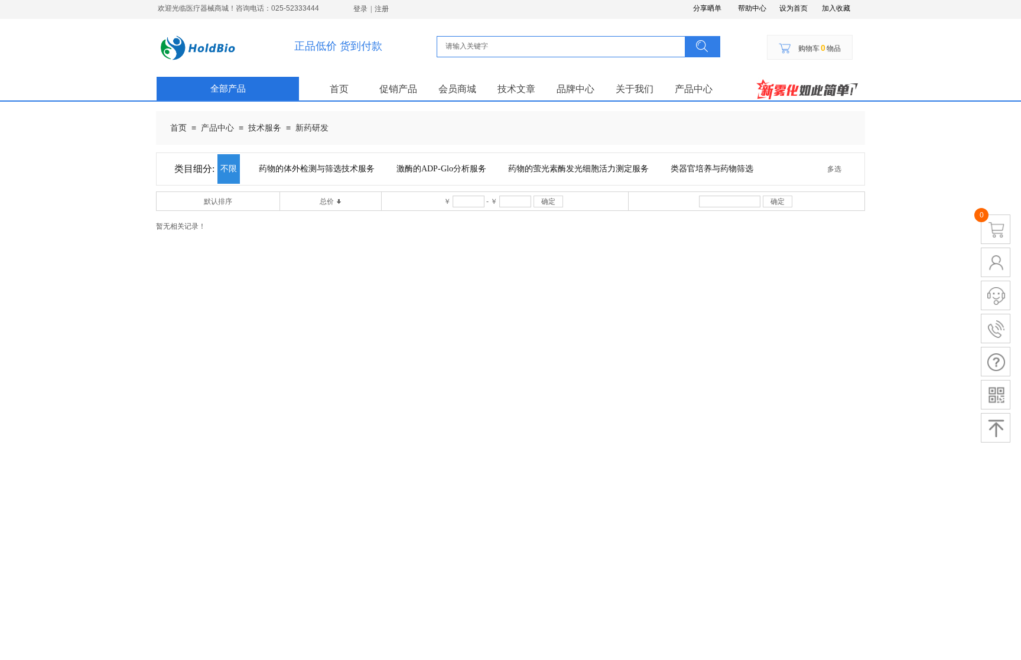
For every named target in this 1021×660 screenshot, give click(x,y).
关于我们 (634, 89)
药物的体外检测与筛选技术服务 (317, 168)
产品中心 (694, 89)
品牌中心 (575, 89)
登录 (360, 9)
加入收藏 (836, 8)
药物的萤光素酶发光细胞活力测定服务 (578, 168)
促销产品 (398, 89)
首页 (339, 89)
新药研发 (312, 127)
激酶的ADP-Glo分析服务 (441, 168)
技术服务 (264, 127)
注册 (382, 9)
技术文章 (516, 89)
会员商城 (457, 89)
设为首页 (793, 8)
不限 (228, 168)
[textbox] (562, 46)
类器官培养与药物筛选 (712, 168)
